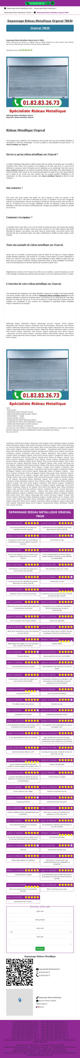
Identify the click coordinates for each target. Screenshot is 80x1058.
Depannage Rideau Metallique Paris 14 (54, 1034)
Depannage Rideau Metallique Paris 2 (54, 1022)
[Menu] (53, 3)
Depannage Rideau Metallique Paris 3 (26, 1024)
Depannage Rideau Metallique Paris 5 (26, 1026)
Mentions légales (69, 1040)
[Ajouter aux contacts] (48, 3)
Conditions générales (40, 1042)
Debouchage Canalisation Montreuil (63, 1047)
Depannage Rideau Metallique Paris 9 (25, 1030)
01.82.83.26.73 (37, 3)
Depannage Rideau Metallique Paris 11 (25, 1032)
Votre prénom (40, 920)
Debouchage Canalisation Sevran (54, 1049)
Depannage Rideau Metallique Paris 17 (25, 1038)
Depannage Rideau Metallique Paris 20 (47, 1040)
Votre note (40, 928)
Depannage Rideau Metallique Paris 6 (54, 1026)
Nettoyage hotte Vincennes (39, 1047)
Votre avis (40, 937)
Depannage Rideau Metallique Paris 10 (54, 1030)
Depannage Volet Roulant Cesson (27, 1045)
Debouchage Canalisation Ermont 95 (40, 1055)
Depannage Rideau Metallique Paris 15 (25, 1036)
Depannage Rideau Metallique (50, 997)
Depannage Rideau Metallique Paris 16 (54, 1036)
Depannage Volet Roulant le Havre (16, 1047)
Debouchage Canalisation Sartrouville (27, 1049)
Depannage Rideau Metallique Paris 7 (26, 1028)
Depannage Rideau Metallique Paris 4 (54, 1024)
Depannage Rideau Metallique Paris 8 (54, 1028)
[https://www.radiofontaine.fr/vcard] (19, 972)
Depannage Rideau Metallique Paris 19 (18, 1040)
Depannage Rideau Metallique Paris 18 (54, 1038)
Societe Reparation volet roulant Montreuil (53, 1051)
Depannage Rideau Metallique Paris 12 (54, 1032)
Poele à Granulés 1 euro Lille (39, 1053)
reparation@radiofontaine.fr (49, 969)
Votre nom (40, 911)
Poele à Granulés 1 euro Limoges (15, 1053)
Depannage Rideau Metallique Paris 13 (25, 1034)
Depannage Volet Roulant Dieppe (52, 1045)
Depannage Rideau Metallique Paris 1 (26, 1022)
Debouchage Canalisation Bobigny (24, 1051)
